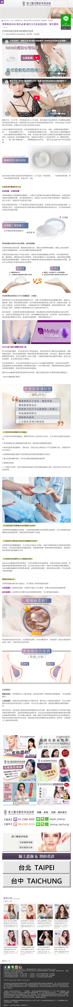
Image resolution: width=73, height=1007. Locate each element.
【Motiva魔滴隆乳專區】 (11, 377)
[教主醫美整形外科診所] (36, 3)
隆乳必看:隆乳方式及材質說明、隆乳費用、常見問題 (38, 20)
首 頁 (12, 20)
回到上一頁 (7, 961)
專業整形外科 (18, 20)
